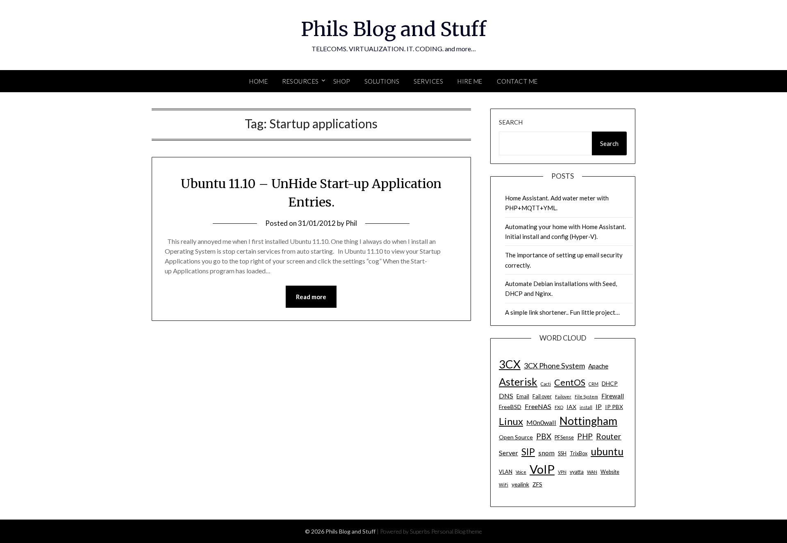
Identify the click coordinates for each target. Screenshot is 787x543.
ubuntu (607, 451)
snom (546, 453)
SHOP (341, 81)
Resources (300, 81)
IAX (571, 406)
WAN (592, 472)
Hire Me (469, 81)
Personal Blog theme (456, 531)
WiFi (503, 484)
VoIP (542, 469)
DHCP (610, 383)
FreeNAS (538, 406)
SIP (528, 451)
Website (609, 472)
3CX (510, 364)
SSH (562, 453)
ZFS (537, 484)
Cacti (546, 383)
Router (608, 436)
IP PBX (614, 406)
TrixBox (578, 453)
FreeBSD (510, 406)
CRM (593, 383)
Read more (311, 296)
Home (258, 81)
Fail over (542, 396)
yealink (520, 484)
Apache (598, 366)
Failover (563, 396)
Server (508, 453)
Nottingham (588, 420)
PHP (585, 436)
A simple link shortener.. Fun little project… (562, 312)
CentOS (569, 382)
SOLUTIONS (382, 81)
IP (599, 406)
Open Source (516, 437)
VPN (562, 472)
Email (522, 396)
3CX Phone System (554, 365)
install (586, 407)
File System (586, 396)
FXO (559, 407)
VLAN (505, 472)
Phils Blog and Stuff (393, 29)
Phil (351, 223)
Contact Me (517, 81)
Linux (511, 421)
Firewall (612, 396)
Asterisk (518, 381)
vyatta (577, 472)
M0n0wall (541, 422)
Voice (521, 472)
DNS (506, 396)
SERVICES (428, 81)
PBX (543, 436)
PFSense (564, 437)
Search (511, 122)
